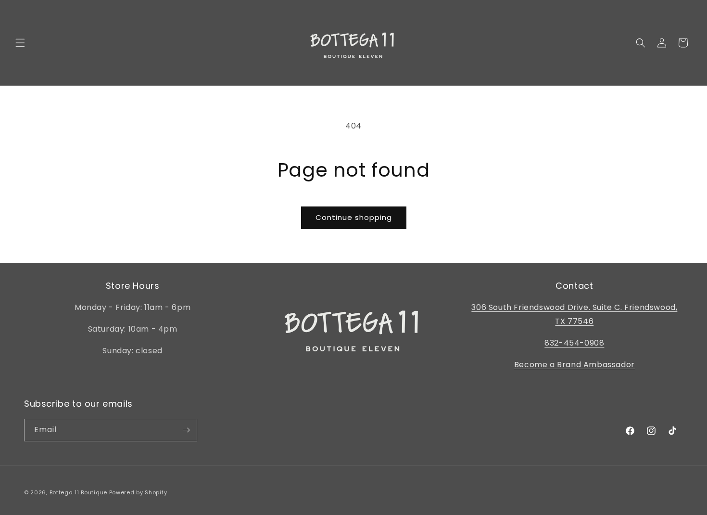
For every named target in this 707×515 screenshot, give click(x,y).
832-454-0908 (574, 342)
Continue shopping (354, 217)
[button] (20, 42)
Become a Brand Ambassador (574, 364)
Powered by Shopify (138, 492)
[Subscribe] (186, 430)
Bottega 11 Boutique (78, 492)
